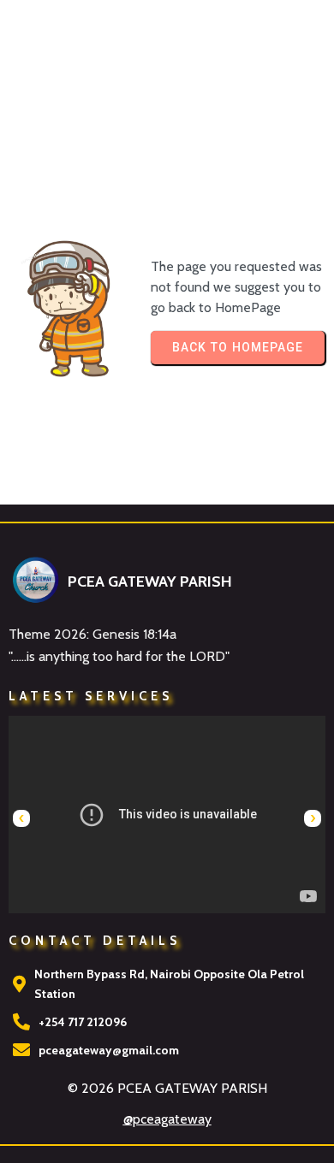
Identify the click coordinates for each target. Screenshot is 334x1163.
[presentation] (21, 818)
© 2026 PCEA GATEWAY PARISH (167, 1088)
